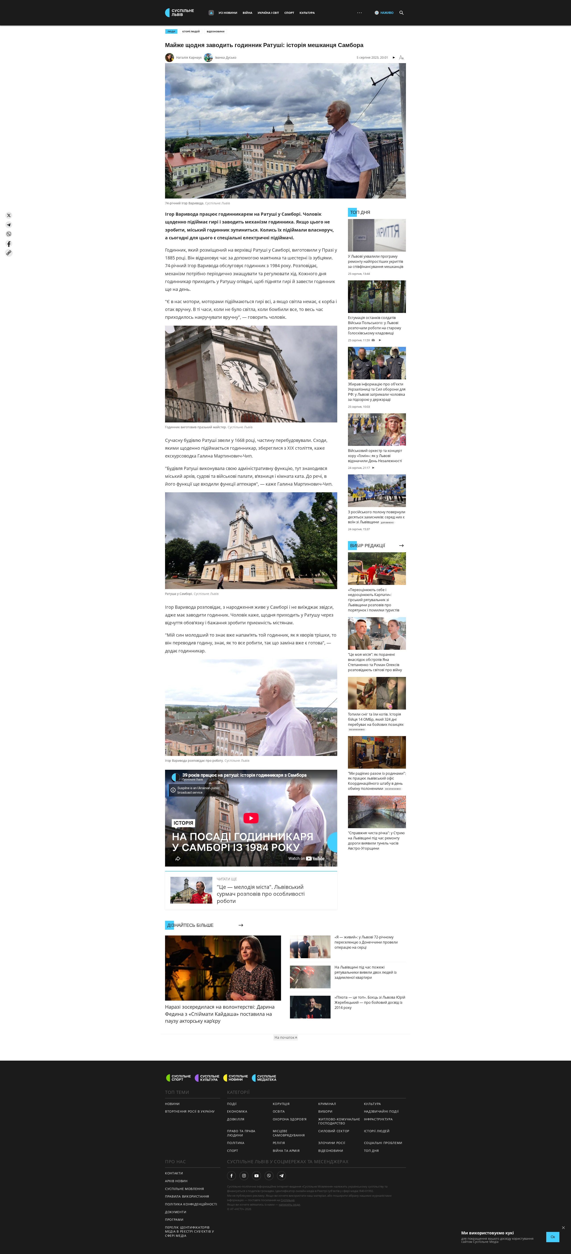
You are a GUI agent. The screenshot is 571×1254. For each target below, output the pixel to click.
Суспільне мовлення (184, 1189)
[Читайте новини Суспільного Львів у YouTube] (256, 1175)
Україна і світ (268, 13)
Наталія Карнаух (189, 57)
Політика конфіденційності (191, 1204)
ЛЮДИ (171, 31)
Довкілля (235, 1119)
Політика (235, 1143)
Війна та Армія (286, 1150)
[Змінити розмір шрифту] (401, 57)
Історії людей (191, 31)
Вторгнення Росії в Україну (190, 1111)
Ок (553, 1237)
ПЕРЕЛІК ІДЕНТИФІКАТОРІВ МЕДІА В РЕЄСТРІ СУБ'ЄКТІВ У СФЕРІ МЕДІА (189, 1231)
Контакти (174, 1173)
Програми (174, 1219)
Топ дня (371, 1150)
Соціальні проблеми (383, 1143)
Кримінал (327, 1104)
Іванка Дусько (225, 57)
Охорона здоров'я (290, 1119)
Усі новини (228, 13)
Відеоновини (215, 31)
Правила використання (187, 1196)
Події (232, 1104)
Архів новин (176, 1181)
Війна (247, 13)
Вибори (325, 1111)
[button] (9, 215)
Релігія (279, 1143)
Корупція (281, 1104)
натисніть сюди (289, 1204)
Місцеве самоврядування (289, 1133)
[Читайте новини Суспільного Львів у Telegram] (281, 1175)
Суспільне (287, 1200)
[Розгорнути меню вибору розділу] (211, 12)
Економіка (237, 1111)
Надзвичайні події (381, 1111)
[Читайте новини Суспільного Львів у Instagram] (244, 1175)
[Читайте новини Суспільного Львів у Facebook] (231, 1175)
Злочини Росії (331, 1143)
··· (359, 13)
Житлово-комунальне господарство (339, 1121)
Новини (172, 1104)
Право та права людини (241, 1133)
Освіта (279, 1111)
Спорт (289, 13)
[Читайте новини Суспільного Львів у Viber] (269, 1175)
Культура (307, 13)
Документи (175, 1212)
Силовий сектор (333, 1131)
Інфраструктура (378, 1119)
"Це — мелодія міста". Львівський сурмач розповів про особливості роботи (261, 893)
